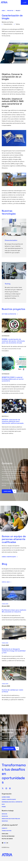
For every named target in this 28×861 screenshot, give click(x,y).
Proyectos (10, 10)
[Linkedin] (10, 788)
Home (3, 10)
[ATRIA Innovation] (4, 2)
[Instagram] (6, 788)
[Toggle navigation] (24, 2)
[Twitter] (3, 788)
